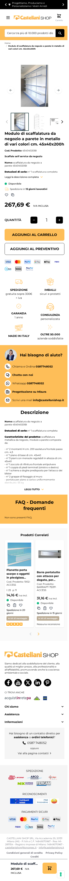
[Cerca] (60, 33)
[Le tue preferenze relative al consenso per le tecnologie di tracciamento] (60, 874)
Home (8, 43)
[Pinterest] (47, 682)
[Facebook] (8, 682)
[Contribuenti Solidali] (21, 801)
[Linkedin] (37, 682)
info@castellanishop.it (51, 847)
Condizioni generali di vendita (25, 852)
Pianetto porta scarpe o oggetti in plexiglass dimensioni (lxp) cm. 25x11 (18, 573)
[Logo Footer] (34, 654)
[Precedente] (10, 90)
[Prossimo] (58, 90)
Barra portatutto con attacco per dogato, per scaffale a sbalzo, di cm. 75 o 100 (49, 576)
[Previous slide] (30, 634)
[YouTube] (18, 682)
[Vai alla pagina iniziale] (32, 17)
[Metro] (45, 698)
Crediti (34, 856)
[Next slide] (63, 4)
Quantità (13, 220)
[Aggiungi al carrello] (50, 868)
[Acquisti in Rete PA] (18, 698)
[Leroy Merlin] (37, 698)
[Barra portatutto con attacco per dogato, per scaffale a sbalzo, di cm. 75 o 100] (49, 554)
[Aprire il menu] (9, 17)
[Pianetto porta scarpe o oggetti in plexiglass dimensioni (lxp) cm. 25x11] (19, 554)
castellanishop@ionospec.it (21, 847)
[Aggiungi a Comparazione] (13, 195)
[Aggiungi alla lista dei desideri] (6, 195)
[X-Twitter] (28, 682)
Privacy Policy (54, 852)
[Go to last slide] (6, 4)
